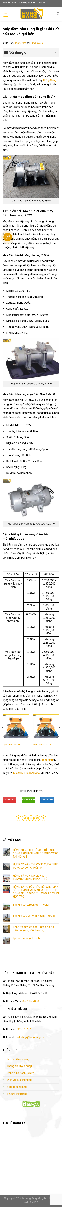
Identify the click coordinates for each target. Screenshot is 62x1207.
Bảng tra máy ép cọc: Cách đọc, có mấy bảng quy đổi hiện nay (33, 928)
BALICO (34, 1202)
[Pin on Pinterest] (37, 818)
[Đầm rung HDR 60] (16, 727)
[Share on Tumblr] (43, 818)
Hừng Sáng (37, 43)
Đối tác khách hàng (18, 1059)
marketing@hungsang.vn (29, 1037)
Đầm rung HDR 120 (42, 744)
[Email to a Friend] (31, 818)
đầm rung (47, 759)
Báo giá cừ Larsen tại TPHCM (31, 904)
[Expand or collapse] (55, 52)
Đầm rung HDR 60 (12, 744)
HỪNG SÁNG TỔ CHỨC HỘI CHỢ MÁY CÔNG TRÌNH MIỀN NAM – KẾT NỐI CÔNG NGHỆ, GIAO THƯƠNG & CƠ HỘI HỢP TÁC (36, 891)
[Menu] (6, 14)
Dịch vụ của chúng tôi (19, 1079)
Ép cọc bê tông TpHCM (26, 938)
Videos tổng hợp (17, 1086)
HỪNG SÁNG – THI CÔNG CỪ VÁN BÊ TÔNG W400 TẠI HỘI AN (35, 866)
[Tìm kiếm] (58, 13)
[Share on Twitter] (25, 818)
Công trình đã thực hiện (20, 1073)
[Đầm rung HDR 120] (46, 727)
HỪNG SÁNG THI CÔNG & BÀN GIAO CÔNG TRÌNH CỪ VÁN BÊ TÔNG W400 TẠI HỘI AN (35, 853)
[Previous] (2, 733)
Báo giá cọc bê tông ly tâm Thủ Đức (34, 915)
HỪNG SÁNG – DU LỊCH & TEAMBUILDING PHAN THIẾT (31, 877)
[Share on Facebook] (18, 818)
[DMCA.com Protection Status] (31, 1103)
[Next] (59, 733)
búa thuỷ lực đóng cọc (26, 773)
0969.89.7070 (30, 1001)
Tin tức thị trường (17, 1093)
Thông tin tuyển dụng (19, 1066)
